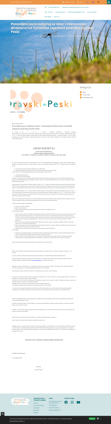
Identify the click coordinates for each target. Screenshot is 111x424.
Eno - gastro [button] (49, 12)
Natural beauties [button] (54, 7)
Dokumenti (36, 410)
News (84, 92)
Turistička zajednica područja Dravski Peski (21, 2)
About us (56, 16)
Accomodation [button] (60, 12)
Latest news (47, 36)
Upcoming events (88, 97)
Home (36, 36)
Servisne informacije (39, 405)
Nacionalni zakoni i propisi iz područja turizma (55, 402)
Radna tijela (36, 408)
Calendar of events (69, 2)
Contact (81, 2)
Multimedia (48, 16)
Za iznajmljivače (53, 405)
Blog (41, 36)
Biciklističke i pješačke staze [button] (76, 12)
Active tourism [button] (91, 12)
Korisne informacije (54, 407)
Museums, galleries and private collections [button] (75, 7)
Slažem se (92, 418)
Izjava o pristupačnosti (54, 410)
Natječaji (36, 412)
